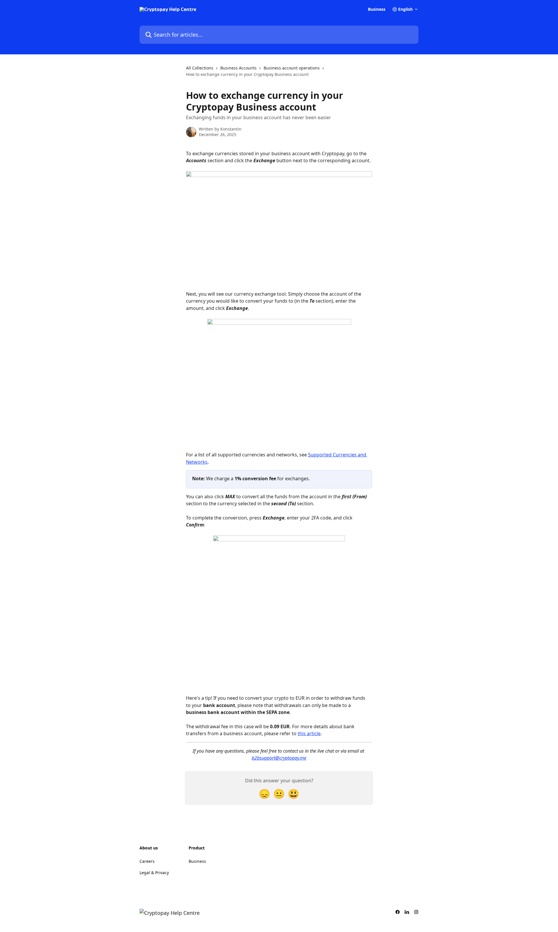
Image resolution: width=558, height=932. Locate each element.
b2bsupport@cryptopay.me (279, 758)
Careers (147, 861)
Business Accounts (238, 68)
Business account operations (292, 68)
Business (376, 9)
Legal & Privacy (154, 872)
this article (309, 733)
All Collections (199, 68)
